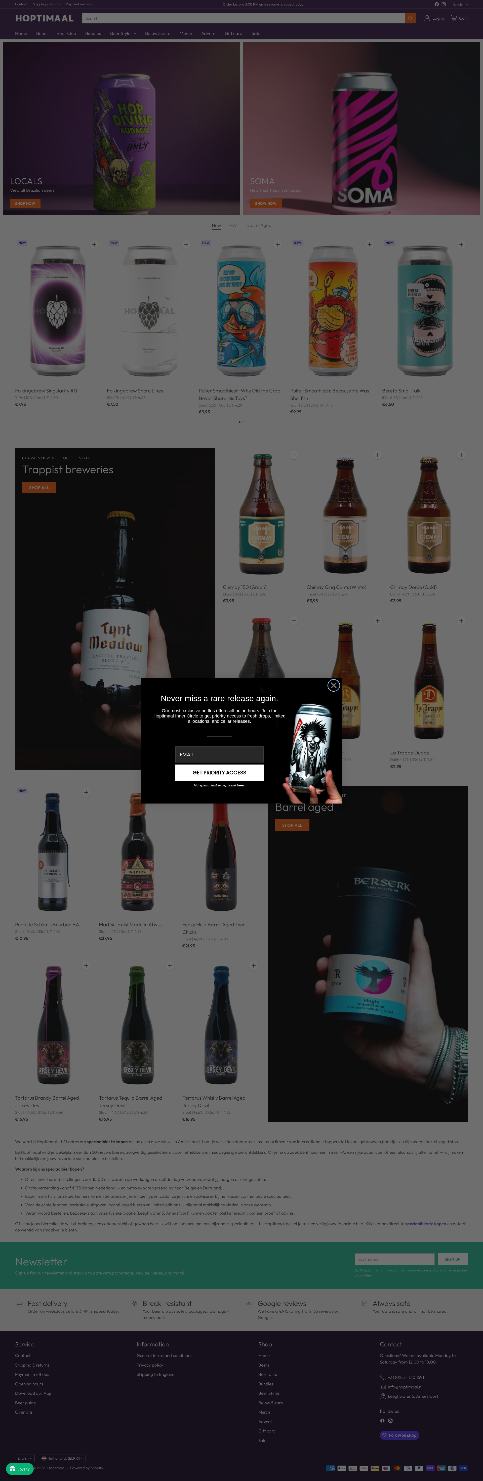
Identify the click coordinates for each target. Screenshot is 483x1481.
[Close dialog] (333, 685)
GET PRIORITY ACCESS (219, 772)
